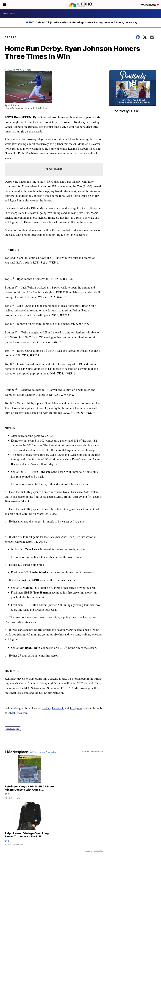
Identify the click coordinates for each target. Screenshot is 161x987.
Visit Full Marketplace (92, 752)
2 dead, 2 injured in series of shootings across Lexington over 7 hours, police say (86, 22)
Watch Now (148, 4)
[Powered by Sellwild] (98, 851)
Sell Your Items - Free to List (43, 752)
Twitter (46, 708)
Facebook (58, 708)
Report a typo (12, 728)
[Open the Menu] (4, 4)
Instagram (76, 708)
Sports (11, 37)
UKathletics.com (18, 713)
